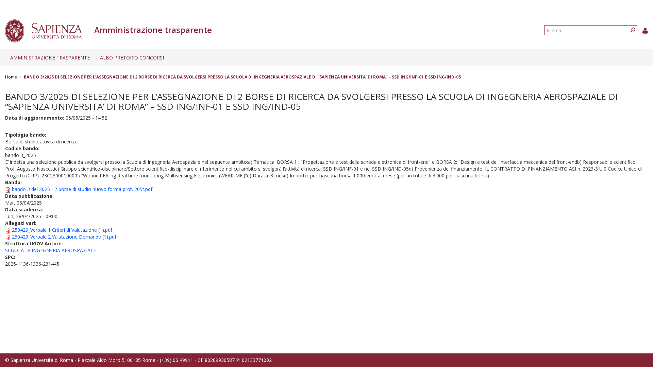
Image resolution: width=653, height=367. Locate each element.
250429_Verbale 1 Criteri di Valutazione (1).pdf (62, 230)
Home (11, 77)
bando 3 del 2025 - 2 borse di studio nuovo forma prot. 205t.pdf (82, 189)
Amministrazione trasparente (50, 57)
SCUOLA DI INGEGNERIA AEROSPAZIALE (50, 250)
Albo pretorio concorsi (132, 57)
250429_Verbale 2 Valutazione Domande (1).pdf (64, 236)
